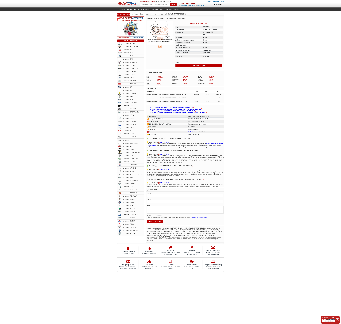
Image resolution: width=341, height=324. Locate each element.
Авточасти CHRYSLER (130, 68)
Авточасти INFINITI (129, 127)
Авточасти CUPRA (129, 74)
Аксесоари (154, 9)
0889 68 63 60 (192, 132)
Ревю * (148, 205)
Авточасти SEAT (128, 205)
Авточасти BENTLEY (129, 53)
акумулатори (152, 145)
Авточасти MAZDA (129, 171)
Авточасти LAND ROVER (131, 158)
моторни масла (218, 144)
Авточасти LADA (128, 149)
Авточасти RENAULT (130, 196)
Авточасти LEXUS (129, 162)
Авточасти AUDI (128, 49)
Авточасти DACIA (128, 77)
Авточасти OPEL (128, 186)
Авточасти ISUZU (128, 130)
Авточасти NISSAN (129, 183)
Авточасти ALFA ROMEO (131, 46)
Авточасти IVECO (128, 134)
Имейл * (149, 199)
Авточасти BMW (128, 56)
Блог (161, 9)
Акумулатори (131, 9)
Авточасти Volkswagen (130, 230)
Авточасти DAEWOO (129, 81)
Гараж (209, 1)
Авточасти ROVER (129, 199)
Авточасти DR (127, 87)
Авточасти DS (127, 90)
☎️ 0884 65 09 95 (200, 5)
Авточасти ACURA (129, 43)
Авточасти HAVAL (128, 115)
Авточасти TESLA (128, 224)
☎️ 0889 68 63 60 (183, 5)
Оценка (149, 216)
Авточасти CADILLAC (130, 62)
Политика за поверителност (199, 217)
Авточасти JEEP (128, 140)
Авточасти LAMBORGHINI (131, 152)
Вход (222, 1)
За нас (176, 9)
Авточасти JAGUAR (129, 137)
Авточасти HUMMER (129, 121)
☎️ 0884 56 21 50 (191, 5)
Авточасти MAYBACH (130, 168)
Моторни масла (143, 9)
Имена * (149, 193)
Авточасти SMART (129, 211)
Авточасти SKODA (129, 208)
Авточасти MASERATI (130, 165)
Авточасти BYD (128, 59)
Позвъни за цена (199, 65)
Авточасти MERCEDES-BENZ (132, 174)
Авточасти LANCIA (129, 155)
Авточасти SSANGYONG (131, 215)
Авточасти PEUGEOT (130, 190)
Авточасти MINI (128, 177)
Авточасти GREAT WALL (131, 112)
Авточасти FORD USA (130, 102)
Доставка (169, 9)
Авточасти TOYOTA (129, 227)
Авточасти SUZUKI (129, 221)
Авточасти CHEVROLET (131, 65)
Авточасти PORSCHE (130, 193)
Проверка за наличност (199, 23)
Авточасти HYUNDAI (129, 124)
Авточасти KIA (127, 146)
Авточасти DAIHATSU (130, 84)
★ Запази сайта (137, 14)
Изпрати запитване (123, 14)
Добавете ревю (154, 221)
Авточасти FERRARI (129, 93)
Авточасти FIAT (128, 96)
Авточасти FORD (128, 99)
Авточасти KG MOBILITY (131, 143)
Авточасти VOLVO (129, 233)
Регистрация (216, 1)
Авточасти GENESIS (129, 109)
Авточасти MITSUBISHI (130, 180)
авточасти (209, 144)
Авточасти (121, 9)
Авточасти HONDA (129, 118)
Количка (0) (219, 4)
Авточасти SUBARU (129, 218)
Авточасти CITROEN (129, 71)
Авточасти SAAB (128, 202)
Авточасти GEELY (129, 106)
